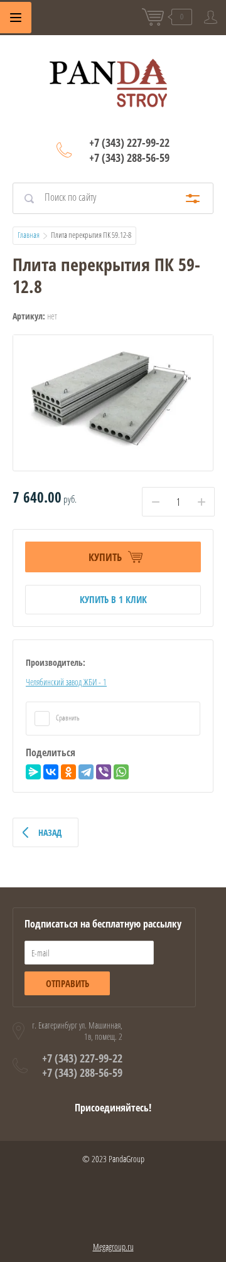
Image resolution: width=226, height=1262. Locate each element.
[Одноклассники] (68, 771)
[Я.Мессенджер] (33, 771)
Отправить (67, 983)
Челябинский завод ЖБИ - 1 (66, 682)
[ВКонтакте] (50, 771)
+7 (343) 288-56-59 (129, 157)
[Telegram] (86, 771)
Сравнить (67, 717)
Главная (29, 234)
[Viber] (103, 771)
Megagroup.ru (113, 1247)
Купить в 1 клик (113, 599)
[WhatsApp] (121, 771)
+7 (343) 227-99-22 (129, 142)
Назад (50, 832)
